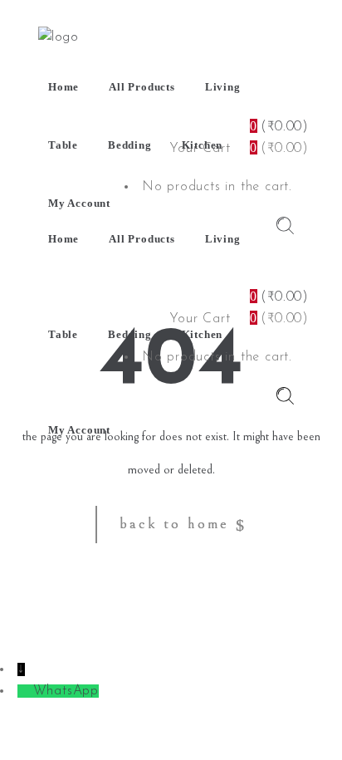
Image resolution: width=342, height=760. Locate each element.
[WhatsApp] (25, 691)
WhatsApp (66, 691)
